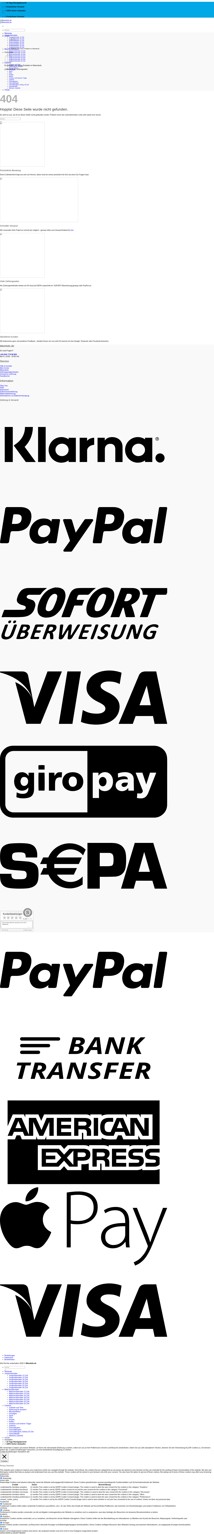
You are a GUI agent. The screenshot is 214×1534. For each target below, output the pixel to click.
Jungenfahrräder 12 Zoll (18, 1375)
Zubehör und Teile (14, 64)
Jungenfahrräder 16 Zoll (18, 1379)
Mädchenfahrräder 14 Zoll (17, 52)
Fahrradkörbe (13, 86)
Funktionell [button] (4, 1502)
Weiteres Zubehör (14, 88)
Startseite (8, 33)
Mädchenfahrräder (11, 49)
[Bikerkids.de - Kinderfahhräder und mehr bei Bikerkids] (6, 21)
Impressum (8, 1357)
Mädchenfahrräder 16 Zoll (17, 54)
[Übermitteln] (1, 121)
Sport (10, 71)
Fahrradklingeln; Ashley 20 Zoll (19, 85)
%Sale (7, 90)
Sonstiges (12, 69)
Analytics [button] (3, 1514)
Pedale (11, 75)
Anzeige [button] (3, 1520)
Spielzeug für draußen (16, 66)
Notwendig (7, 1478)
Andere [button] (3, 1527)
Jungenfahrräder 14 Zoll (18, 1377)
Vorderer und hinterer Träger (18, 78)
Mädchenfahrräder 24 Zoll (17, 59)
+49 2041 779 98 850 (8, 354)
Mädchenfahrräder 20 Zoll (17, 57)
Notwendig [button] (4, 1476)
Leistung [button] (3, 1508)
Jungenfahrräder (10, 35)
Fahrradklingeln (14, 83)
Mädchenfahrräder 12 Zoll (17, 51)
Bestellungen (9, 1355)
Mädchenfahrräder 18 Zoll (17, 56)
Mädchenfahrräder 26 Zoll (17, 61)
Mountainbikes (13, 68)
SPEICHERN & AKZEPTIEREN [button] (12, 1533)
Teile (10, 73)
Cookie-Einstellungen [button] (8, 1452)
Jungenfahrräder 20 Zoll (18, 1383)
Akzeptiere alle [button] (24, 1452)
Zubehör (7, 63)
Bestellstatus (9, 1359)
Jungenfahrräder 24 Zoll (18, 1385)
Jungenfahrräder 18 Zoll (18, 1381)
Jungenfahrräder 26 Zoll (16, 47)
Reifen (11, 76)
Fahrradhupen (13, 81)
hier (72, 230)
